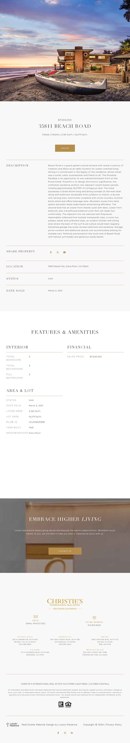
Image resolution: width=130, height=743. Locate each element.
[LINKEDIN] (71, 732)
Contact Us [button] (65, 551)
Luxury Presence (68, 724)
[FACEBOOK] (58, 732)
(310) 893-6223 (65, 644)
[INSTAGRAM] (65, 732)
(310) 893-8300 (25, 644)
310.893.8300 (94, 625)
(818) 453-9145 (105, 644)
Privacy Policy (114, 724)
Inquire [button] (65, 148)
